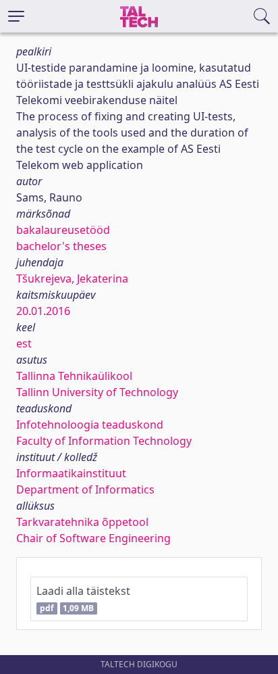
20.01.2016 (43, 311)
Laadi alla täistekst (83, 598)
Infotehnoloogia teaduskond (89, 424)
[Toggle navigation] (16, 16)
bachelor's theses (61, 246)
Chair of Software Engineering (93, 538)
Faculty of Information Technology (104, 440)
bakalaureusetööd (63, 229)
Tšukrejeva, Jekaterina (72, 278)
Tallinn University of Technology (97, 392)
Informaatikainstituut (71, 473)
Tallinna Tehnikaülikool (74, 375)
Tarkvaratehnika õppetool (82, 521)
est (24, 343)
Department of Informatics (85, 489)
